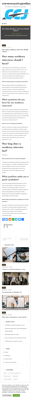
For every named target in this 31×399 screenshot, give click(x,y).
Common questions (14, 373)
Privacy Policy (8, 359)
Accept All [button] (16, 395)
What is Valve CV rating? (7, 239)
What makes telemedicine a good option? (14, 317)
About (6, 352)
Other (15, 379)
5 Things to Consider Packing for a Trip (13, 269)
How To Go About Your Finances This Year (15, 338)
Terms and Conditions (10, 362)
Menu (5, 24)
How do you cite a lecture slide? (23, 239)
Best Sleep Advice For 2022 (12, 334)
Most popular (7, 379)
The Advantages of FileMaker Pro (12, 292)
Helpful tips (7, 376)
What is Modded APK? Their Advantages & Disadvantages (16, 330)
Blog (4, 45)
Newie (9, 47)
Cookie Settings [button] (7, 395)
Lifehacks (15, 376)
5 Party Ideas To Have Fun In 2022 (13, 341)
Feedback (7, 355)
